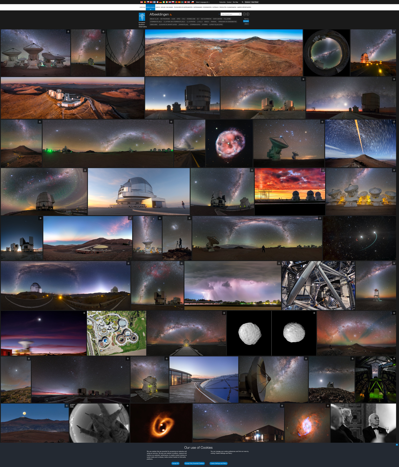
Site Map (235, 2)
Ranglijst (246, 21)
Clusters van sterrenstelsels (174, 21)
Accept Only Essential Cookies (194, 463)
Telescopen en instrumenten (183, 7)
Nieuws (163, 7)
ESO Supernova (206, 19)
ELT (198, 19)
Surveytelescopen (215, 24)
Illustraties (191, 21)
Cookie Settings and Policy (219, 463)
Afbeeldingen (150, 7)
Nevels (206, 21)
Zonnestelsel (183, 24)
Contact (229, 2)
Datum (246, 24)
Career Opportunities (244, 7)
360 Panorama (165, 19)
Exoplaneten (217, 19)
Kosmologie (191, 19)
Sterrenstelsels (156, 21)
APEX (178, 19)
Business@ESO (231, 7)
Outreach (215, 7)
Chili (183, 19)
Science (247, 2)
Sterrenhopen (195, 24)
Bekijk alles (154, 19)
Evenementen (207, 7)
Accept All (175, 463)
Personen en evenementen (227, 21)
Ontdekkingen (197, 7)
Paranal (214, 21)
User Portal (255, 2)
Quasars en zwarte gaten (168, 24)
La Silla (200, 21)
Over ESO (142, 7)
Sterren (205, 24)
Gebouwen (153, 24)
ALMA (173, 19)
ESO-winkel (169, 7)
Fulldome (227, 19)
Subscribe (222, 2)
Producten (223, 7)
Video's (158, 7)
